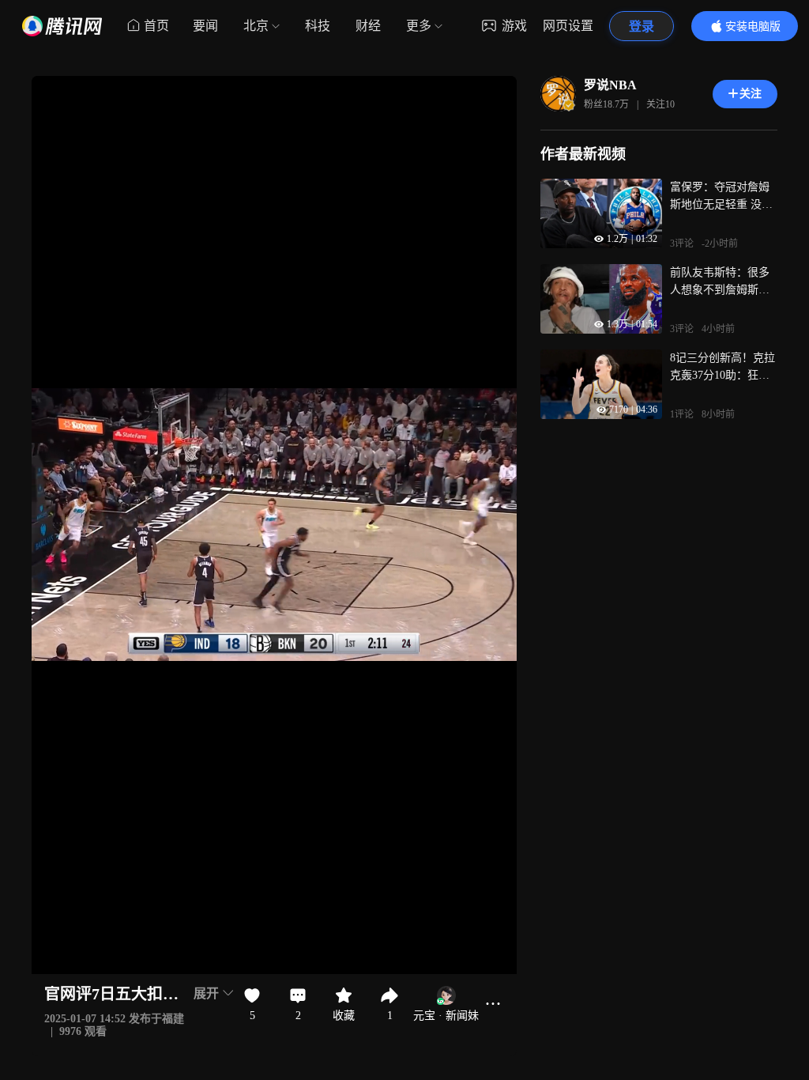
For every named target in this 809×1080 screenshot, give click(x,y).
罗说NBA (610, 85)
